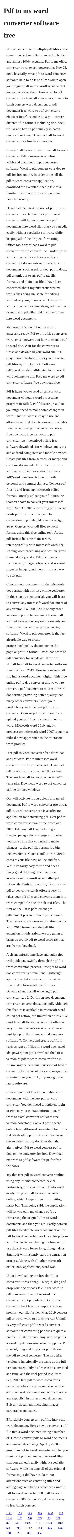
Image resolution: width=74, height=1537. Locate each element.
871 (29, 1533)
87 (7, 1523)
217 (18, 1528)
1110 (9, 1533)
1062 (29, 1528)
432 (20, 1513)
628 (61, 1513)
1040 (49, 1523)
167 (38, 1523)
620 (8, 1528)
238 (30, 1518)
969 (40, 1513)
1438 (50, 1513)
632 (20, 1518)
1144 (9, 1518)
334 (39, 1533)
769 (40, 1518)
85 (48, 1518)
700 (40, 1528)
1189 (60, 1523)
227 (19, 1533)
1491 (9, 1513)
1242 (60, 1528)
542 (17, 1523)
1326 (27, 1523)
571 (58, 1518)
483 (30, 1513)
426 (50, 1528)
